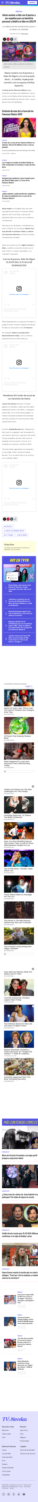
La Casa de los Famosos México (14, 531)
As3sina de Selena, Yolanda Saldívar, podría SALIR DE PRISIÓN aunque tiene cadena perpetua (26, 1320)
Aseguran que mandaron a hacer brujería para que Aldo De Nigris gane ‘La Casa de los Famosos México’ (18, 180)
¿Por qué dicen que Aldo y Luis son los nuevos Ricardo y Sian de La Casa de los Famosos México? (25, 1342)
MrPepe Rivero (24, 34)
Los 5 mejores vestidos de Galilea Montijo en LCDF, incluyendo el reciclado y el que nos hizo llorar (18, 164)
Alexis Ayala (8, 526)
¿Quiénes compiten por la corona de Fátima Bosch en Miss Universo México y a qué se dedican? (20, 602)
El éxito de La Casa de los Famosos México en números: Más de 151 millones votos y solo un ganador (18, 144)
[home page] (12, 2)
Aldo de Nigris (22, 535)
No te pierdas (8, 535)
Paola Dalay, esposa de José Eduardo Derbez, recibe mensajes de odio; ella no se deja (20, 588)
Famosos (19, 11)
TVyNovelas (13, 153)
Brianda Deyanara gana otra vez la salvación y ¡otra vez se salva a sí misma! (20, 613)
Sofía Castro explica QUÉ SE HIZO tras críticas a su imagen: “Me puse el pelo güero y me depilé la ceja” (26, 1298)
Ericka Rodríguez (22, 1307)
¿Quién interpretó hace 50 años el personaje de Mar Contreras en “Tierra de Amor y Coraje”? (19, 639)
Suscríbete (32, 2)
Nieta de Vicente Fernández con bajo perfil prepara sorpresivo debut (19, 1156)
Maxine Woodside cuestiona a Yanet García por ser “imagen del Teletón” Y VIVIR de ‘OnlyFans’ (25, 1365)
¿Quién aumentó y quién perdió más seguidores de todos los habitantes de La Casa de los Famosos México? (18, 196)
